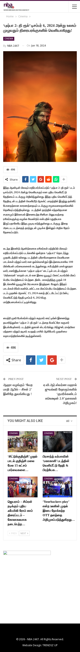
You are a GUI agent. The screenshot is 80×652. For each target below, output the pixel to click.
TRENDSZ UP (50, 645)
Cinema (8, 38)
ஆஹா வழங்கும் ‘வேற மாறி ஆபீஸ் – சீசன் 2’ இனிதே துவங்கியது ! (18, 389)
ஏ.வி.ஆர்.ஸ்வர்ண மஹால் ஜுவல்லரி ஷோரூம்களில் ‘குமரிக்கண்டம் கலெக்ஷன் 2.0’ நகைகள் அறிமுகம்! (60, 394)
